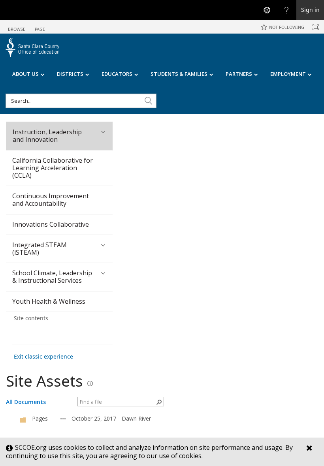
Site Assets (44, 380)
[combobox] (81, 101)
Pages (40, 418)
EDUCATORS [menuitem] (117, 73)
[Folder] (23, 419)
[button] (148, 100)
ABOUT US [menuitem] (25, 73)
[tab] (17, 26)
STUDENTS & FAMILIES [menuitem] (179, 73)
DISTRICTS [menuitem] (70, 73)
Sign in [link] (310, 9)
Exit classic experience (43, 356)
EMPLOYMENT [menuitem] (288, 73)
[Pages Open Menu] (63, 418)
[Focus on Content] (316, 27)
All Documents (26, 402)
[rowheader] (12, 418)
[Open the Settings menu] (267, 10)
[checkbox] (10, 418)
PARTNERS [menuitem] (239, 73)
